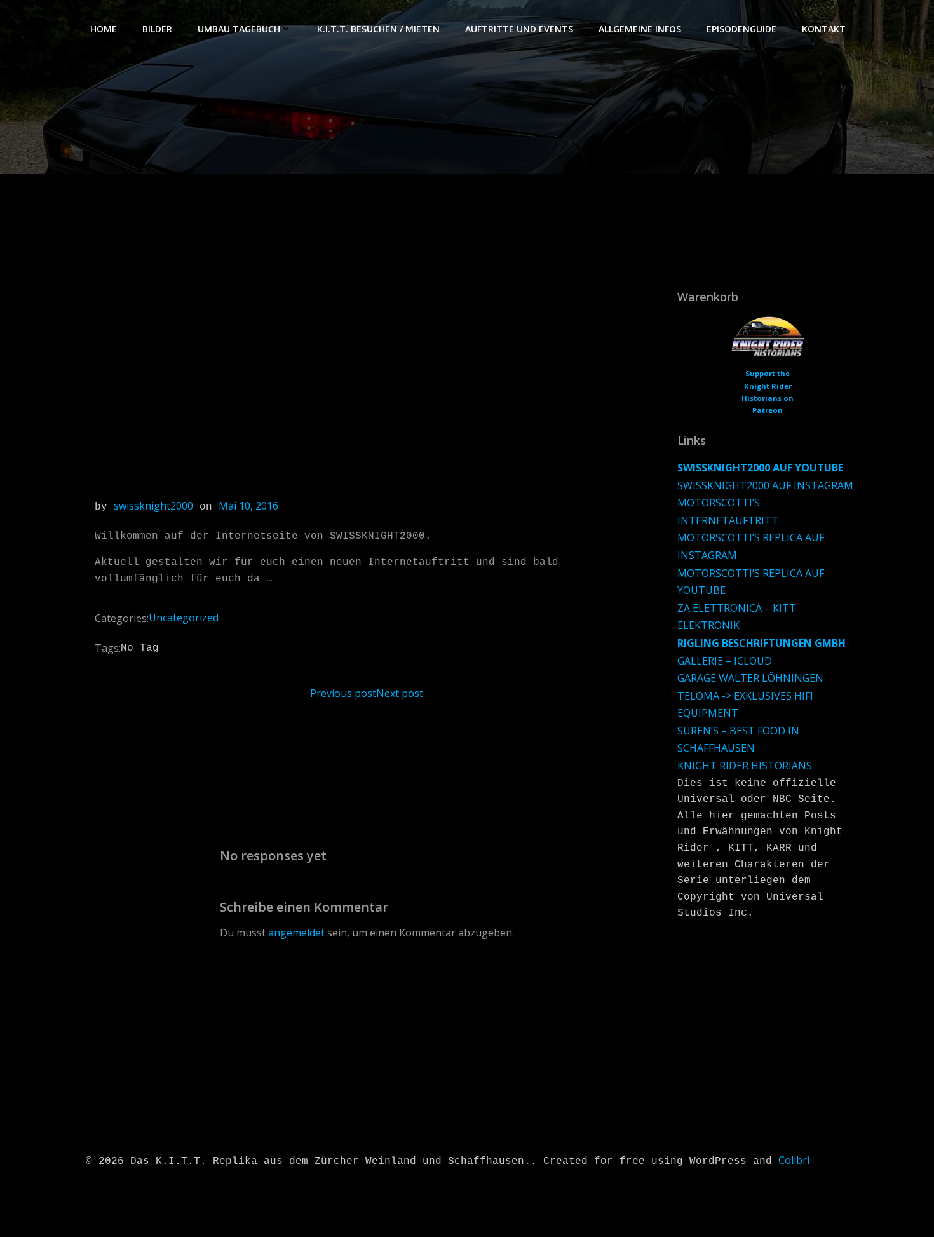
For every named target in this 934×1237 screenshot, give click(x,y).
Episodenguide (741, 29)
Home (103, 29)
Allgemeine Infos (640, 29)
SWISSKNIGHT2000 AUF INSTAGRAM (765, 485)
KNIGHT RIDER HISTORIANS (744, 766)
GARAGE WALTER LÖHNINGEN (750, 678)
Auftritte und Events (519, 29)
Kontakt (824, 29)
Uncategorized (184, 618)
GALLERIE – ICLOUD (724, 661)
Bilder (157, 29)
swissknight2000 (153, 506)
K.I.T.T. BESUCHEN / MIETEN (378, 29)
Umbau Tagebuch (239, 29)
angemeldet (296, 933)
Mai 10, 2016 (248, 506)
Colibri (793, 1160)
